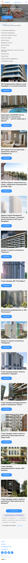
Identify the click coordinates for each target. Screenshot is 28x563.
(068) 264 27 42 (17, 2)
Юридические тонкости (6, 42)
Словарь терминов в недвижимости (9, 58)
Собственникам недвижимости (8, 30)
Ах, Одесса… (4, 47)
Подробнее (7, 17)
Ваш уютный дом (5, 45)
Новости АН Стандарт (6, 37)
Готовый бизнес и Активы (7, 61)
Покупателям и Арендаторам (8, 32)
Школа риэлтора (5, 53)
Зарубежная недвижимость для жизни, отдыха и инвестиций (12, 50)
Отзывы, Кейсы (4, 56)
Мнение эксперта (5, 40)
